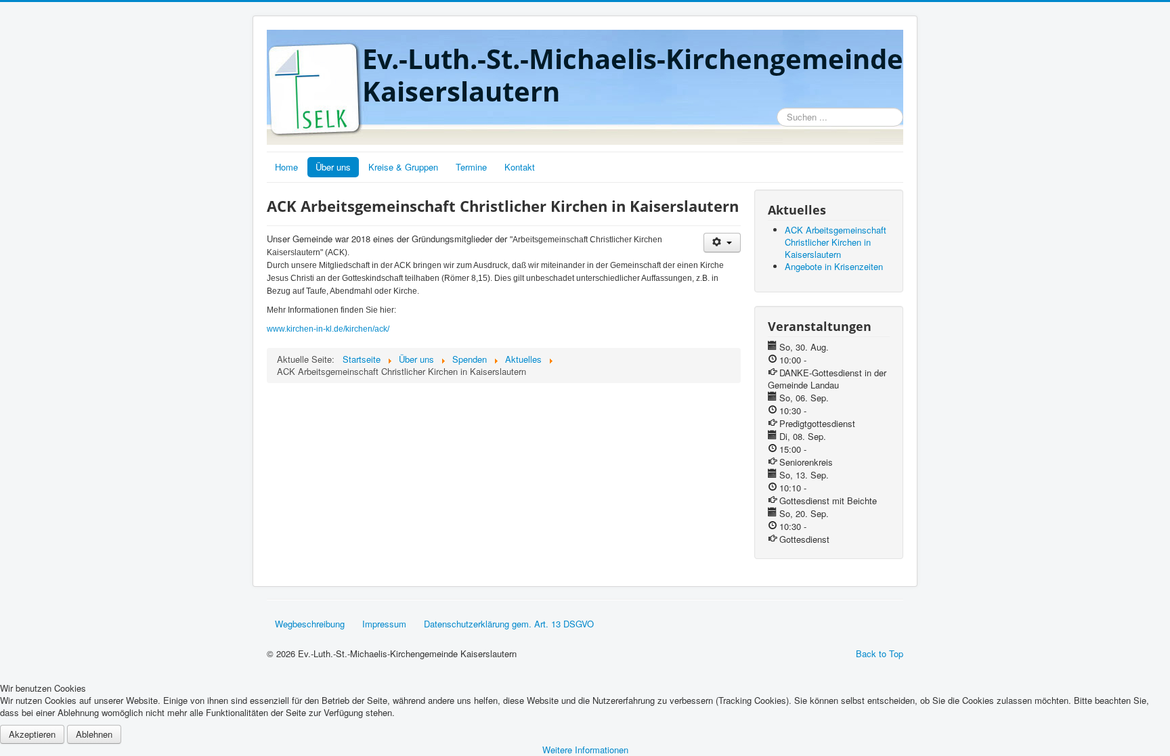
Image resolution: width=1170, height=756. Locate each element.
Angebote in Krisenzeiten (834, 266)
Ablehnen (94, 734)
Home (286, 166)
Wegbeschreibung (310, 623)
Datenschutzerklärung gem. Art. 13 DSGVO (509, 623)
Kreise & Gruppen (403, 166)
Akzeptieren (32, 734)
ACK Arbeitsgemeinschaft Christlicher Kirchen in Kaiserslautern (835, 242)
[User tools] (722, 242)
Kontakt (519, 166)
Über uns (333, 166)
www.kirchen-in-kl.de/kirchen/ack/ (328, 329)
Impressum (384, 623)
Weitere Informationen (585, 749)
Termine (471, 166)
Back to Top (879, 653)
